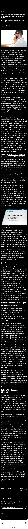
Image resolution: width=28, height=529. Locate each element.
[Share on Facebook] (2, 480)
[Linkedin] (2, 523)
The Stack (15, 527)
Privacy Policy (4, 516)
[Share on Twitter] (5, 480)
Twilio (9, 256)
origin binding (12, 283)
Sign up (3, 513)
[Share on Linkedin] (9, 480)
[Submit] (25, 507)
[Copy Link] (12, 480)
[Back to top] (25, 523)
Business (3, 12)
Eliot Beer (8, 25)
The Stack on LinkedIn (10, 391)
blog (3, 97)
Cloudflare (17, 256)
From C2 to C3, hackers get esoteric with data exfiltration (13, 156)
